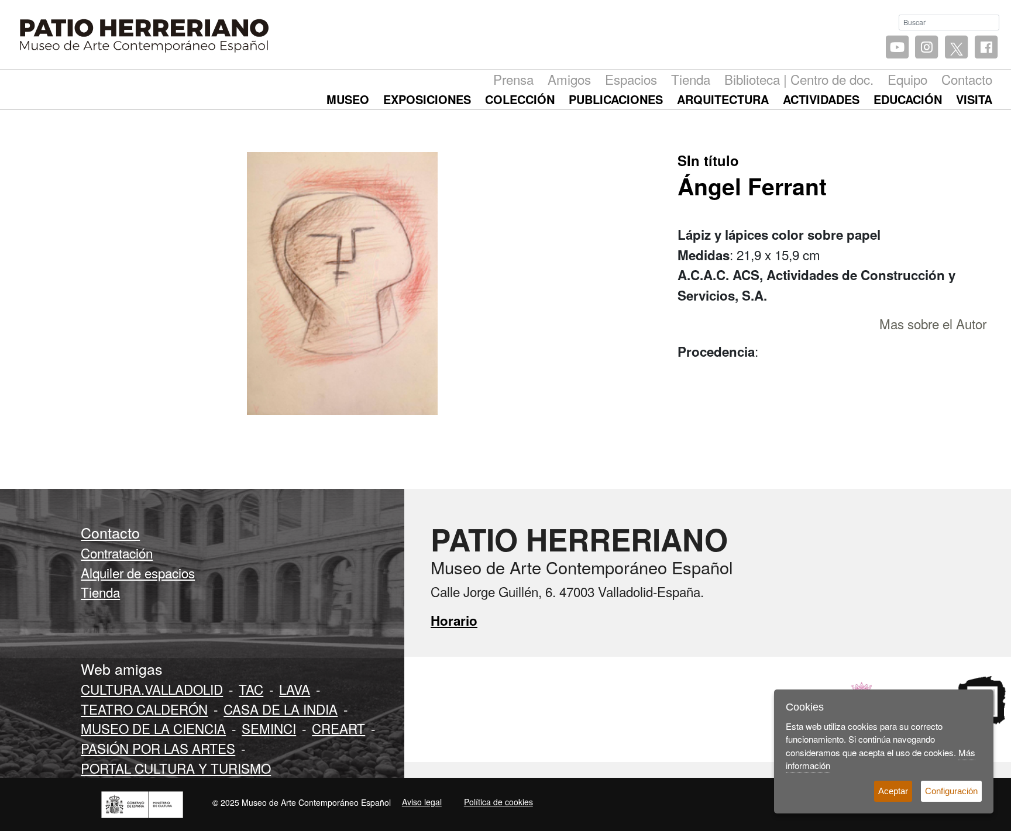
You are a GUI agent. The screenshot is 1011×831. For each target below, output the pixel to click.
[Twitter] (956, 48)
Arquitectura (723, 99)
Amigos (569, 79)
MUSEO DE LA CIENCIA (153, 728)
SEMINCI (269, 728)
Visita (974, 99)
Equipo (907, 79)
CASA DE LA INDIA (280, 708)
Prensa (513, 79)
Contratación (117, 552)
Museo (347, 99)
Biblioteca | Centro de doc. (799, 79)
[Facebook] (986, 48)
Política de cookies (498, 802)
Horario (454, 620)
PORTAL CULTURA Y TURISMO (176, 767)
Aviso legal (422, 802)
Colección (520, 99)
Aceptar (893, 791)
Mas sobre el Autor (932, 323)
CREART (338, 728)
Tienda (690, 79)
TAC (251, 689)
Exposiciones (427, 99)
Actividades (821, 99)
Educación (908, 99)
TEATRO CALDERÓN (144, 708)
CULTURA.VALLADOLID (152, 689)
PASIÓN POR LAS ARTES (158, 748)
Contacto (966, 79)
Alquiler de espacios (138, 572)
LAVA (294, 689)
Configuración (951, 791)
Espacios (631, 79)
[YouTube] (897, 48)
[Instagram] (927, 48)
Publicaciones (616, 99)
